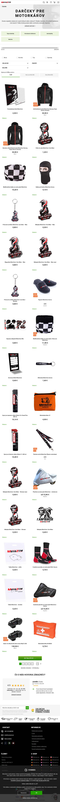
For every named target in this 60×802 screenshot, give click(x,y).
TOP (10, 75)
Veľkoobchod (35, 741)
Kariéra (3, 759)
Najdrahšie (49, 75)
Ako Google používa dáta (42, 780)
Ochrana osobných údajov (38, 738)
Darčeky (4, 6)
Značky (34, 63)
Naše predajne (8, 738)
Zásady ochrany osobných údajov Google (14, 711)
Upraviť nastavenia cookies (38, 749)
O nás (33, 733)
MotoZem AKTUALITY (7, 762)
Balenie (4, 68)
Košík (54, 2)
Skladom (5, 63)
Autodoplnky (50, 33)
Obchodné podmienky (37, 736)
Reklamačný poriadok (37, 731)
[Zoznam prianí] (51, 2)
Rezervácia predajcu (7, 757)
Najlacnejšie (30, 75)
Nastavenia (23, 793)
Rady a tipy (4, 765)
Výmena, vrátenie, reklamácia (39, 746)
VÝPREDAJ (35, 667)
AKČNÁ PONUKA (26, 667)
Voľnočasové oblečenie (30, 33)
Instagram (9, 742)
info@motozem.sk (9, 735)
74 (37, 663)
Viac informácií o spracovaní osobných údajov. (12, 714)
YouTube (13, 742)
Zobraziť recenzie (16, 694)
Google (28, 774)
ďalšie (40, 664)
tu (36, 798)
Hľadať (44, 2)
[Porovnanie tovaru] (47, 2)
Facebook (5, 742)
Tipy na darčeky (10, 33)
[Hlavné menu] (58, 2)
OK (36, 793)
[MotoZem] (6, 2)
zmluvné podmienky (22, 711)
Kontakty (34, 744)
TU (34, 788)
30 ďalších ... (30, 658)
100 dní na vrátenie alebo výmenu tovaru (42, 710)
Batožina (10, 39)
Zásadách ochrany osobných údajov (20, 780)
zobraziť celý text (29, 26)
